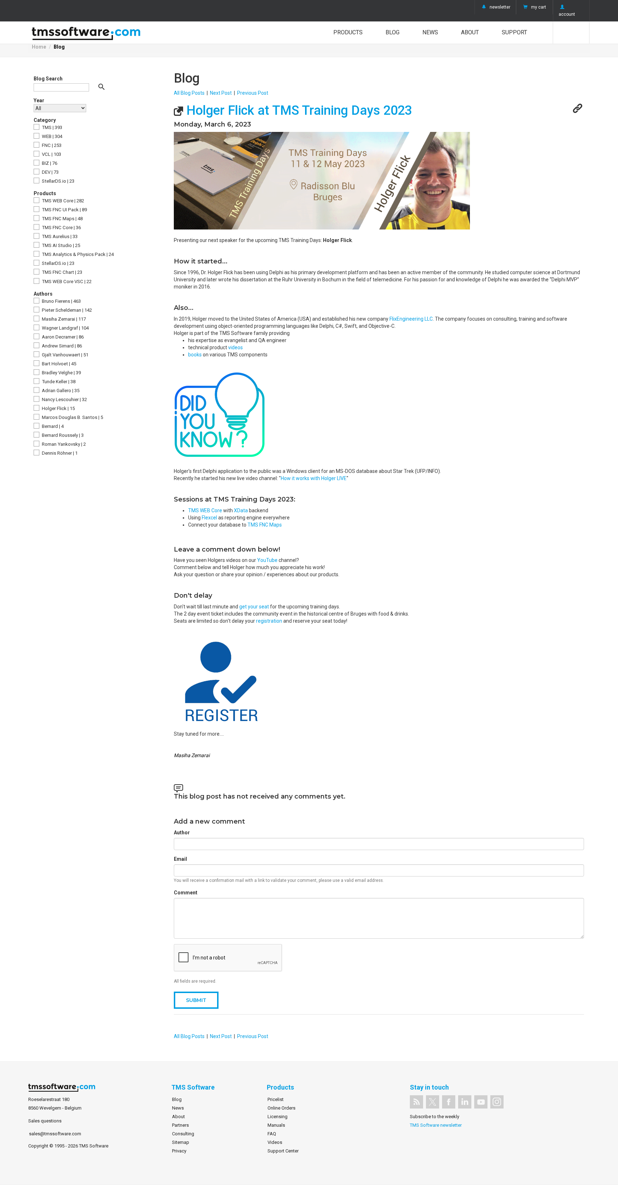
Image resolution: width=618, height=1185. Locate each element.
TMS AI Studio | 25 (60, 245)
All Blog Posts (189, 93)
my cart (538, 7)
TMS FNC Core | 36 (61, 227)
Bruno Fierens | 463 (61, 301)
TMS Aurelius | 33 (59, 236)
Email (180, 859)
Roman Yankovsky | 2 (63, 444)
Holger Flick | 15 (58, 408)
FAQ (272, 1133)
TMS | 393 (51, 127)
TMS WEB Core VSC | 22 (66, 281)
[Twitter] (432, 1102)
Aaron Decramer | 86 (62, 337)
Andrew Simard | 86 (61, 346)
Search (571, 32)
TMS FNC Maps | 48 (62, 218)
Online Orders (281, 1108)
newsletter (500, 7)
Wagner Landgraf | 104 (65, 328)
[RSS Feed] (416, 1102)
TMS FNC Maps (264, 525)
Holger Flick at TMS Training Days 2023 (297, 110)
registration (269, 621)
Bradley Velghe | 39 (61, 372)
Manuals (276, 1125)
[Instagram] (497, 1102)
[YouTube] (480, 1102)
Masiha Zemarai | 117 (63, 319)
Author (182, 832)
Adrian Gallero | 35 (60, 390)
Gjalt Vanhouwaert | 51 (64, 354)
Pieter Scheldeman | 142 (66, 310)
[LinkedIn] (464, 1102)
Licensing (278, 1116)
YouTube (268, 560)
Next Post (221, 93)
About (470, 32)
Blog (392, 32)
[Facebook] (448, 1102)
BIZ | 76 (49, 163)
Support (514, 32)
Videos (275, 1142)
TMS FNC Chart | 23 (61, 272)
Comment (185, 892)
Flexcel (210, 517)
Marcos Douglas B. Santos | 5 (72, 417)
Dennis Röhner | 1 (59, 453)
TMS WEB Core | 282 (62, 200)
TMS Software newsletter (436, 1125)
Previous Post (252, 93)
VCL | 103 (51, 154)
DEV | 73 (50, 172)
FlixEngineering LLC (411, 319)
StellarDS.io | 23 (57, 181)
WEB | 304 (51, 136)
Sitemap (180, 1142)
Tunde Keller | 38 (58, 381)
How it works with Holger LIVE (314, 478)
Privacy (179, 1151)
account (567, 14)
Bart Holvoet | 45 (58, 363)
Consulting (183, 1133)
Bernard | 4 (52, 426)
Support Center (283, 1151)
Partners (180, 1125)
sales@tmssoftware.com (55, 1133)
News (430, 32)
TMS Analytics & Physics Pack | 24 (77, 254)
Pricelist (276, 1099)
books (195, 354)
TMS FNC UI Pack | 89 (64, 209)
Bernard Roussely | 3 (62, 435)
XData (241, 510)
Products (348, 32)
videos (235, 347)
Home (39, 47)
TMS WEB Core (205, 510)
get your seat (254, 606)
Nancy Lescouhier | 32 (64, 399)
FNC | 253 (51, 145)
